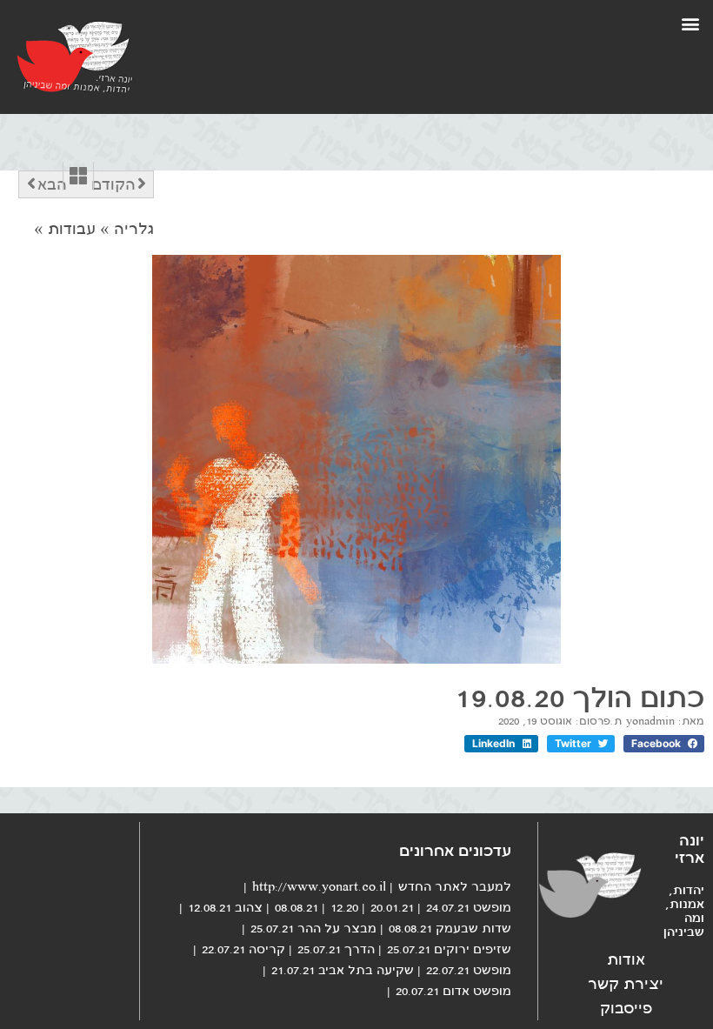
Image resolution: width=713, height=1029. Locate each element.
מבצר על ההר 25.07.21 (313, 928)
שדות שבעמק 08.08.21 (450, 928)
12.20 (344, 907)
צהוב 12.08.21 (225, 907)
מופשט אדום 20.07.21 (453, 991)
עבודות (72, 228)
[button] (690, 23)
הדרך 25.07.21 (336, 949)
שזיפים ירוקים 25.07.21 (449, 949)
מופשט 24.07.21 (468, 907)
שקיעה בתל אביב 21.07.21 (342, 970)
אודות (626, 959)
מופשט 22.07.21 (468, 970)
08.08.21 (296, 907)
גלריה (134, 228)
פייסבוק (626, 1008)
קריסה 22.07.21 (243, 949)
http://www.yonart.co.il (319, 886)
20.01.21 (392, 907)
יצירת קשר (625, 983)
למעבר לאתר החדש (454, 886)
